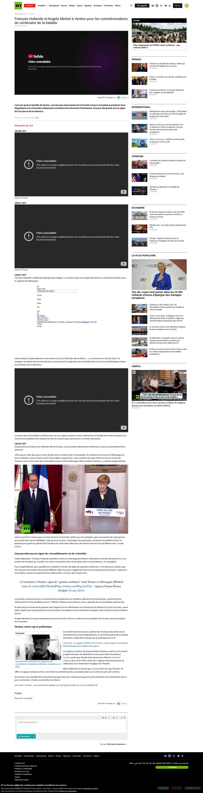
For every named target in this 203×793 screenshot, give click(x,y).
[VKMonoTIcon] (153, 6)
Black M (111, 637)
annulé (66, 657)
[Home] (18, 5)
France (79, 6)
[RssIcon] (170, 6)
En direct (29, 5)
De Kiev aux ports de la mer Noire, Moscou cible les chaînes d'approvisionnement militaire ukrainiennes (168, 351)
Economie (98, 6)
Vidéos (117, 6)
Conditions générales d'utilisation (26, 766)
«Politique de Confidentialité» (67, 791)
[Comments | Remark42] (71, 731)
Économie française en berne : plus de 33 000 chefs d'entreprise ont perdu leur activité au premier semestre (167, 214)
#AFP (55, 586)
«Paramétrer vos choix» (90, 788)
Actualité (41, 6)
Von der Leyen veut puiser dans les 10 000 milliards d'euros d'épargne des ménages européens (157, 295)
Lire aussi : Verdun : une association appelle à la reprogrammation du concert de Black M (56, 685)
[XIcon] (161, 6)
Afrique (72, 6)
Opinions (88, 6)
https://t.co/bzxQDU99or (37, 586)
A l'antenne (108, 6)
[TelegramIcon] (165, 6)
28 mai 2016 (76, 590)
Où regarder (142, 6)
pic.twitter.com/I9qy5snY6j (75, 586)
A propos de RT (20, 763)
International (54, 6)
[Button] (186, 6)
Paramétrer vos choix (22, 771)
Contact (17, 777)
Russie (64, 6)
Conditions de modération (23, 774)
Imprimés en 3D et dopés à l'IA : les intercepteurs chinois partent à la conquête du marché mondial (167, 307)
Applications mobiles (22, 780)
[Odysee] (157, 6)
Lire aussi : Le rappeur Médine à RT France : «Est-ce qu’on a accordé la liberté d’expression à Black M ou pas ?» (95, 644)
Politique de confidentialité (23, 769)
